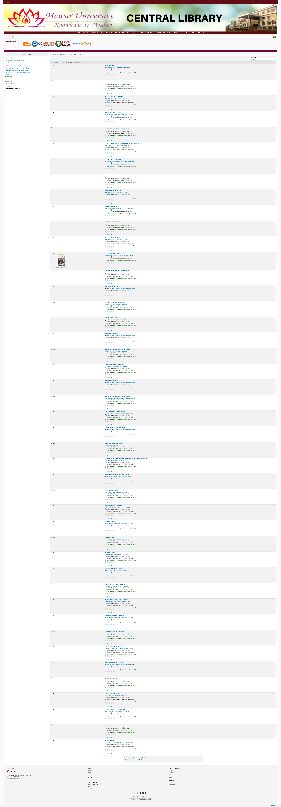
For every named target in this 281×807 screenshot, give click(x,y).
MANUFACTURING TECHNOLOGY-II (115, 584)
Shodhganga (172, 776)
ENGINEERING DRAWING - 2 (113, 190)
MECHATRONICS (109, 740)
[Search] (274, 37)
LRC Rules (90, 772)
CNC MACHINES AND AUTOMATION (115, 175)
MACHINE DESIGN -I (110, 521)
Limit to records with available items (15, 60)
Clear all (62, 62)
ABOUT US (85, 32)
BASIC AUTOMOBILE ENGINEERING (115, 412)
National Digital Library (93, 784)
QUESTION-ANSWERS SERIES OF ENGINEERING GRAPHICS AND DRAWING (126, 459)
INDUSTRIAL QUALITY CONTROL (114, 96)
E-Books (134, 32)
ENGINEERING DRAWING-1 (112, 333)
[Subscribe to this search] (80, 54)
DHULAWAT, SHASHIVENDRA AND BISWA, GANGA (18, 72)
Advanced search (11, 41)
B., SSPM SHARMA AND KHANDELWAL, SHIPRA (17, 69)
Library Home (172, 784)
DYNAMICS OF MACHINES (112, 206)
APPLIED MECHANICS (111, 318)
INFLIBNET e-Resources (121, 32)
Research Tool (178, 32)
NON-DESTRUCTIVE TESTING (113, 112)
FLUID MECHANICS (110, 65)
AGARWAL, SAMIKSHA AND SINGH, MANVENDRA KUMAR (20, 65)
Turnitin (171, 770)
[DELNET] (46, 44)
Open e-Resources (106, 32)
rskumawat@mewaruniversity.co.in (17, 778)
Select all (56, 62)
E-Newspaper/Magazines (146, 32)
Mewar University (173, 782)
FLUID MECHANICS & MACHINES (114, 443)
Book (7, 79)
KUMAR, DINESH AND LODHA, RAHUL (115, 98)
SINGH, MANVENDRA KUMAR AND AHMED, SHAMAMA (119, 114)
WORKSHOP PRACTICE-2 (111, 678)
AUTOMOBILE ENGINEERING (113, 159)
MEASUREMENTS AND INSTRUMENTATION (117, 600)
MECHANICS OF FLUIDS (111, 490)
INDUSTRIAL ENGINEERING (112, 237)
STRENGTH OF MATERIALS (112, 693)
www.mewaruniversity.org (145, 799)
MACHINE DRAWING (110, 553)
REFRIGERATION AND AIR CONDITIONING (117, 128)
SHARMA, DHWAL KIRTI (112, 445)
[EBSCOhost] (35, 44)
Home (78, 32)
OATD (170, 778)
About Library (91, 770)
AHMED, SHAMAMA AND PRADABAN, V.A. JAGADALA (18, 67)
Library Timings (91, 776)
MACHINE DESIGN (110, 537)
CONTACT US (201, 32)
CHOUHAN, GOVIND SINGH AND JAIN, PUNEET (17, 70)
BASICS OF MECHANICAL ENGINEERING (116, 427)
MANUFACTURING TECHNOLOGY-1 (115, 568)
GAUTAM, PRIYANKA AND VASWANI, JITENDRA (117, 727)
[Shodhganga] (76, 44)
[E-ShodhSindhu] (85, 44)
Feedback (90, 779)
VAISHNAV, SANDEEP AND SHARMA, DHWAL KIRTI (118, 146)
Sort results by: (252, 57)
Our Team (90, 774)
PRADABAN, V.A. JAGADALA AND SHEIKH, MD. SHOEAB (119, 255)
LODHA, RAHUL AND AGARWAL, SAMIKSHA (116, 304)
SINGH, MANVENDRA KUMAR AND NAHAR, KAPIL (118, 602)
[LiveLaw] (67, 44)
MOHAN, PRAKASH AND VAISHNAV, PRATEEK (117, 492)
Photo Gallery (190, 32)
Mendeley (171, 772)
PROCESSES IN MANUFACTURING (114, 631)
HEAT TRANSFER (109, 725)
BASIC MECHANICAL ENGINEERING (115, 709)
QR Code (90, 788)
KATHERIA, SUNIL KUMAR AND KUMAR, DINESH (118, 508)
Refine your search (27, 54)
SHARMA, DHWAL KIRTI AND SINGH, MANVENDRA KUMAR (120, 161)
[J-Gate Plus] (27, 44)
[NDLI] (58, 44)
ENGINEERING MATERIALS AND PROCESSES (117, 474)
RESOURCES (95, 32)
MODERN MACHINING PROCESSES (114, 615)
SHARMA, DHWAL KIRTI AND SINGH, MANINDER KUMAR (120, 83)
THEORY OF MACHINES (111, 286)
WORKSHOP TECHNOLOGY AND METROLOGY (118, 349)
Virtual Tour (90, 778)
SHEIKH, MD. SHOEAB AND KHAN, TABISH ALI (117, 192)
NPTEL (89, 786)
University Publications (163, 32)
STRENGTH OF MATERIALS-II (113, 646)
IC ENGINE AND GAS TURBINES (113, 506)
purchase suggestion (137, 759)
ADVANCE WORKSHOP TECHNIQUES (115, 302)
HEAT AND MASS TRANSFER (112, 81)
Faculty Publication (11, 84)
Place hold (109, 78)
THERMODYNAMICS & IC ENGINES (114, 662)
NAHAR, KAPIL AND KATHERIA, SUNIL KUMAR (117, 177)
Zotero (170, 774)
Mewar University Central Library (7, 2)
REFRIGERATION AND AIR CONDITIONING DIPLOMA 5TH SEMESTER (124, 143)
